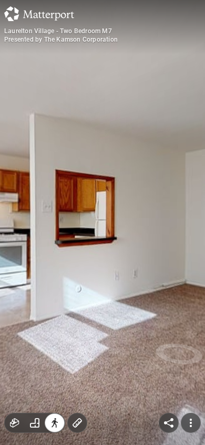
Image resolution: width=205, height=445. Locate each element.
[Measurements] (77, 423)
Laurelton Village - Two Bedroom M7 (58, 31)
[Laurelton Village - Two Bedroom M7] (102, 222)
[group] (34, 423)
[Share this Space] (169, 423)
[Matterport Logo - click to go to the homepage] (39, 13)
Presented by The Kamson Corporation (61, 39)
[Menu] (191, 423)
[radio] (15, 422)
